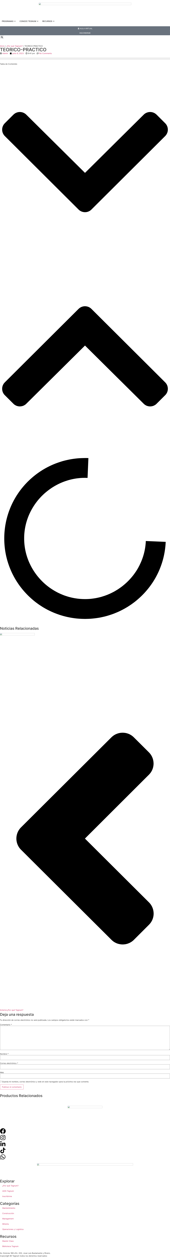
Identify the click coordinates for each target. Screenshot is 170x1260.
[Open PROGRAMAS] (15, 21)
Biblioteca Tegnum (10, 1246)
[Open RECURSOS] (54, 21)
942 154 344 (57, 1253)
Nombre (4, 1054)
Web (2, 1072)
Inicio (2, 46)
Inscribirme (7, 1196)
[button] (2, 37)
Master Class (8, 1241)
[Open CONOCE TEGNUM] (38, 21)
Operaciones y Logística (12, 1229)
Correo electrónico (9, 1063)
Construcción (8, 1213)
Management (8, 1218)
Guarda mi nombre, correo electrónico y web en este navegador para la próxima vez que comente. (45, 1082)
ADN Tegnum (8, 1191)
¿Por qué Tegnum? (14, 46)
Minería (5, 1224)
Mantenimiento (8, 1208)
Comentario (6, 1025)
